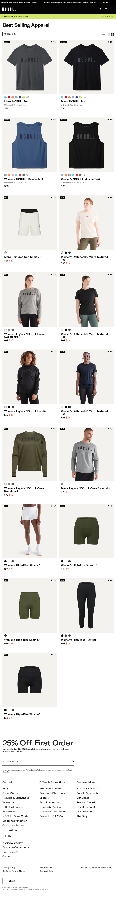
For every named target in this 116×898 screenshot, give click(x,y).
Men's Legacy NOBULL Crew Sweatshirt (86, 488)
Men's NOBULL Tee (16, 101)
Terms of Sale (46, 871)
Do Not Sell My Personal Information (94, 867)
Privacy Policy (8, 867)
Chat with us (10, 829)
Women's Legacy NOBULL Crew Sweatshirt (24, 335)
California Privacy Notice (13, 871)
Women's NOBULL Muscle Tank (24, 179)
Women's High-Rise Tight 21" (79, 639)
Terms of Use (46, 867)
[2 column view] (112, 34)
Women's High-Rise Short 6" (22, 639)
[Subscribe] (72, 761)
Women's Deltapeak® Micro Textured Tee (84, 258)
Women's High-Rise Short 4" (22, 565)
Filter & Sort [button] (12, 34)
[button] (110, 2)
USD (13, 881)
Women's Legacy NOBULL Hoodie (25, 411)
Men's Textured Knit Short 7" (22, 256)
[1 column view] (109, 34)
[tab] (5, 97)
